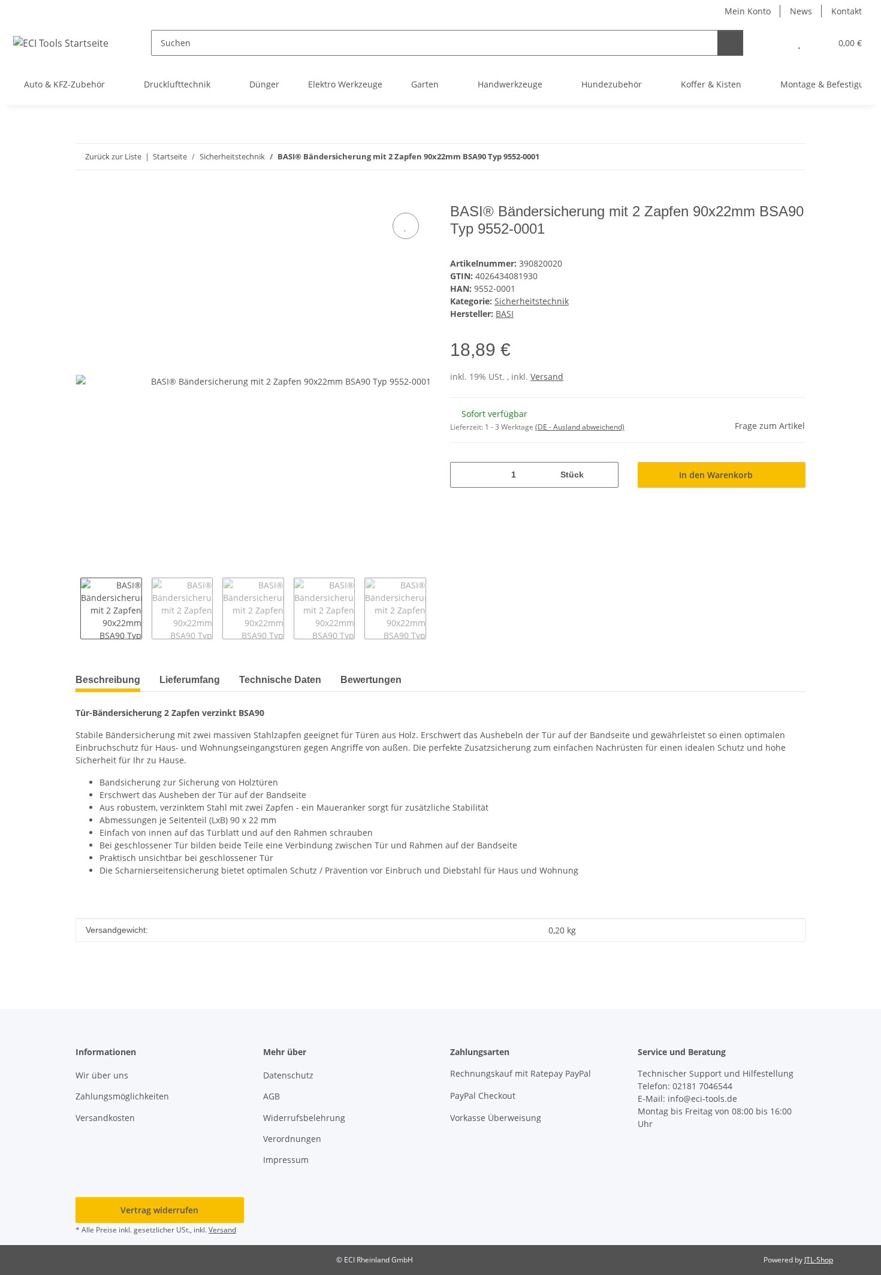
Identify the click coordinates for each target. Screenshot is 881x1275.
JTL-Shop (818, 1260)
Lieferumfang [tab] (189, 680)
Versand (546, 376)
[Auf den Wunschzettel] (406, 226)
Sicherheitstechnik (531, 301)
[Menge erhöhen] (605, 475)
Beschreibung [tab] (108, 680)
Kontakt (846, 11)
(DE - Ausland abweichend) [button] (579, 427)
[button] (775, 43)
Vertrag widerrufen (159, 1210)
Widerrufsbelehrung (304, 1117)
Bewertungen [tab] (371, 680)
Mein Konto (748, 11)
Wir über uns (102, 1075)
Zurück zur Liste (113, 156)
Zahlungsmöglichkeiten (122, 1096)
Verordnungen (292, 1138)
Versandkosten (105, 1117)
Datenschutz (288, 1075)
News (801, 11)
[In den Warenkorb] (85, 196)
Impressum (286, 1159)
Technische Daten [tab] (280, 680)
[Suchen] (730, 43)
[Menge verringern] (463, 475)
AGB (271, 1096)
